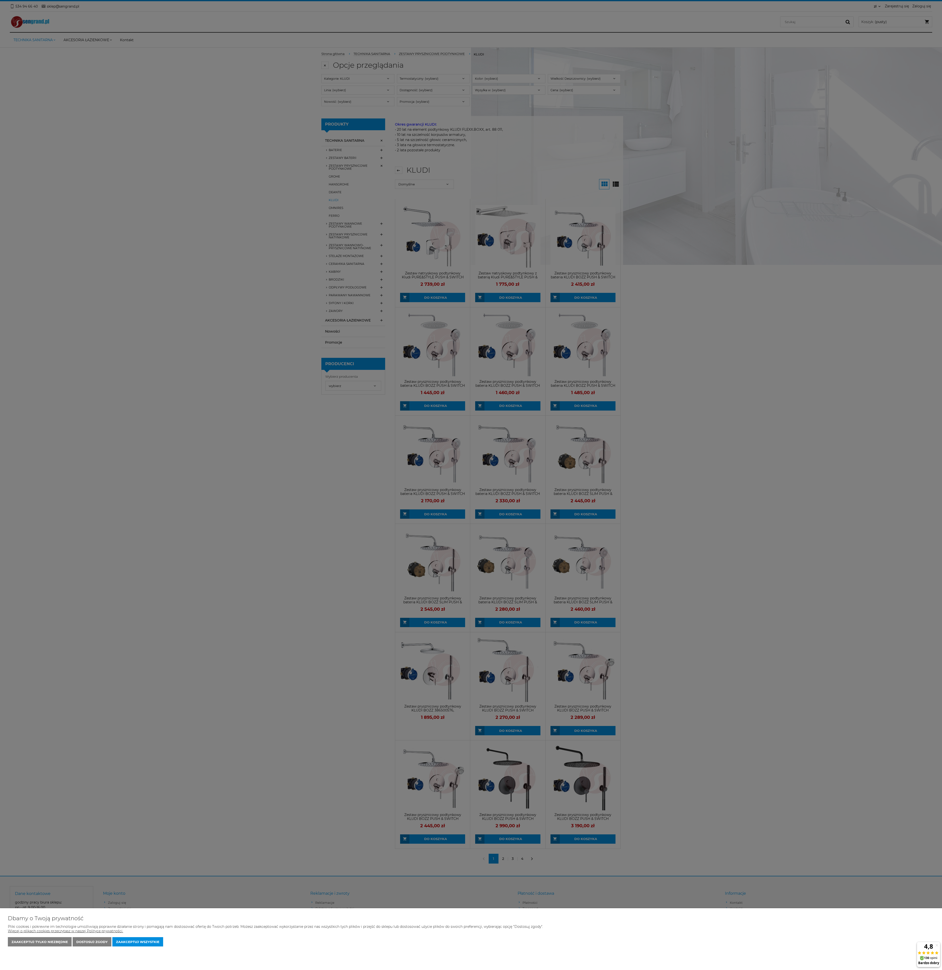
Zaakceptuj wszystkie (137, 942)
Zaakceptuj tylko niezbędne (40, 942)
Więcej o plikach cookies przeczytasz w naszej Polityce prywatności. (65, 931)
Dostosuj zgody (92, 942)
